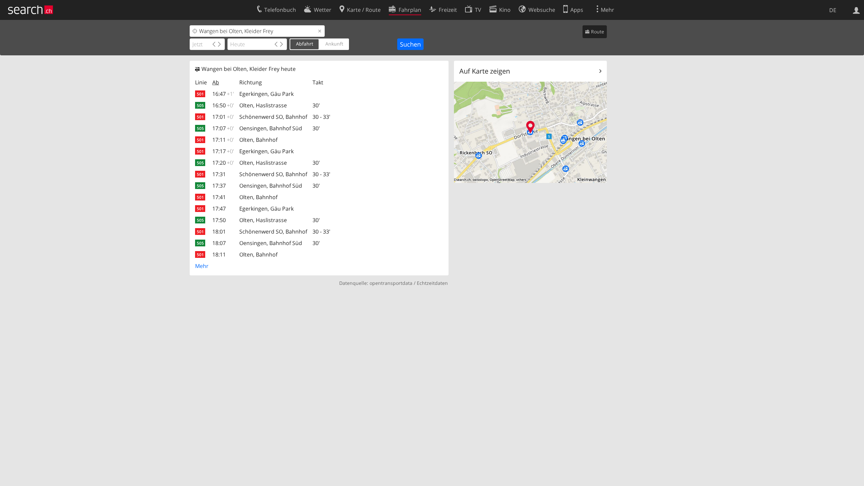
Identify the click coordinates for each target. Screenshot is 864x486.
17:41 (219, 197)
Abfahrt (304, 43)
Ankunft (334, 43)
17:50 (219, 220)
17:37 (219, 185)
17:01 (223, 116)
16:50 (223, 105)
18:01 (219, 231)
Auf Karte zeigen (484, 71)
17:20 (223, 162)
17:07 (223, 128)
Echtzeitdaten (432, 283)
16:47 (223, 94)
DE (832, 10)
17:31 (219, 174)
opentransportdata (391, 283)
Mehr (202, 266)
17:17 (223, 151)
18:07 (219, 243)
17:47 (219, 208)
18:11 (219, 254)
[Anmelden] (856, 10)
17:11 (223, 139)
